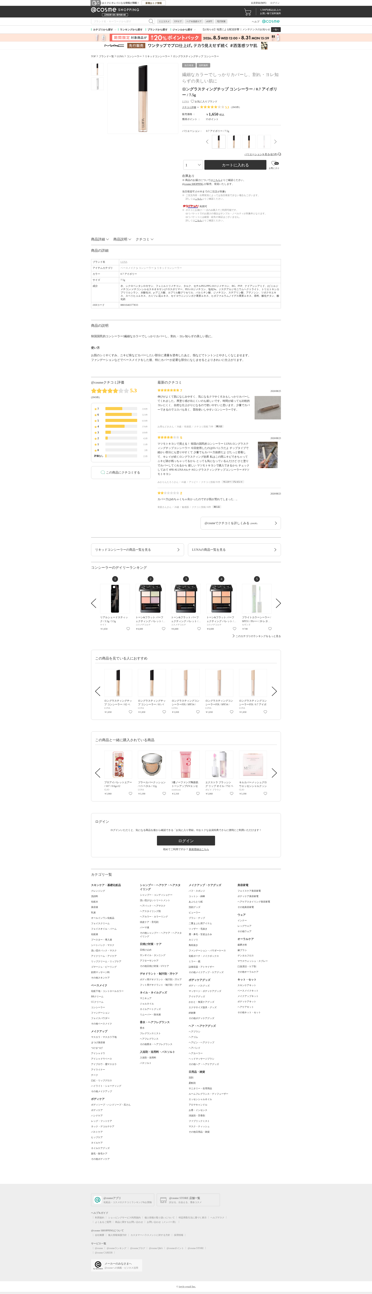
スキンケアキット (247, 985)
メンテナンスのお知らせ (256, 29)
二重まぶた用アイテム (200, 923)
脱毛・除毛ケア (99, 1153)
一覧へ (276, 30)
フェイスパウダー (100, 1018)
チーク (94, 1075)
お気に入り (128, 628)
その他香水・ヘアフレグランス (156, 1044)
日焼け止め (146, 949)
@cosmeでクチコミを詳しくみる (231, 523)
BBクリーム (97, 996)
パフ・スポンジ (197, 890)
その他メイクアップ (101, 1091)
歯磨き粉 (242, 944)
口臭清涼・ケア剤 (247, 966)
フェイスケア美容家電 (249, 890)
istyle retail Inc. (187, 1286)
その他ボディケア (100, 1159)
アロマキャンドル (198, 1104)
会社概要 (99, 1235)
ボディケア (97, 1110)
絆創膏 (192, 1012)
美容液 (94, 907)
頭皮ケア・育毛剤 (149, 922)
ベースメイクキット (248, 990)
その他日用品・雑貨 (199, 1132)
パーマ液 (144, 927)
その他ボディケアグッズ (201, 1018)
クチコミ (143, 239)
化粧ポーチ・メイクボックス (204, 956)
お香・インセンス (198, 1110)
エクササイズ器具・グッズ (203, 1007)
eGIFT (209, 21)
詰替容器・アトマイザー (201, 967)
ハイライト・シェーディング (106, 1086)
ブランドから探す (157, 29)
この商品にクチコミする (123, 472)
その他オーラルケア (248, 972)
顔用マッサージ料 (100, 972)
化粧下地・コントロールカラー (107, 991)
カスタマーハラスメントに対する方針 (150, 1235)
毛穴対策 (221, 21)
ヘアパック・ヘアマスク (152, 905)
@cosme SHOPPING (192, 183)
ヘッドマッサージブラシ (201, 1058)
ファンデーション (100, 1012)
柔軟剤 (192, 1083)
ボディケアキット (247, 1001)
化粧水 (94, 901)
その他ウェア (244, 931)
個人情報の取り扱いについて (160, 1217)
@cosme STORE (196, 1248)
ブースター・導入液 (101, 939)
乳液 (93, 912)
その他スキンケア (100, 977)
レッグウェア (244, 926)
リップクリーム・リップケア (106, 961)
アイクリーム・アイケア (104, 956)
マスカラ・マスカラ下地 (104, 1037)
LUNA (124, 261)
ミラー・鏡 (194, 961)
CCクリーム (97, 1002)
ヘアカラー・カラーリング (154, 916)
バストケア (97, 1132)
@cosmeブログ (137, 1248)
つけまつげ (97, 1048)
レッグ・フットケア (101, 1121)
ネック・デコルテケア (102, 1126)
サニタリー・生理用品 (200, 1088)
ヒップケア (97, 1137)
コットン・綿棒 (197, 896)
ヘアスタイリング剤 (150, 911)
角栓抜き (193, 945)
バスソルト (146, 1063)
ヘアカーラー (196, 1053)
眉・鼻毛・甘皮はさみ (200, 934)
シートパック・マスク (102, 945)
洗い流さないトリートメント (155, 900)
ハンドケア (97, 1115)
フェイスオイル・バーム (104, 928)
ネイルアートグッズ (150, 1009)
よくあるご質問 (103, 1222)
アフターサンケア (149, 960)
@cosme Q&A (156, 1248)
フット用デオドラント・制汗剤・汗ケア (161, 985)
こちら (216, 180)
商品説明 (120, 239)
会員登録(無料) (258, 3)
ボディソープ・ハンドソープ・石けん (111, 1104)
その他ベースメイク (101, 1023)
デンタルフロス (246, 955)
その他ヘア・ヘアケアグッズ (204, 1064)
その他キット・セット (249, 1012)
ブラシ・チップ (197, 918)
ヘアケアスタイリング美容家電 (254, 901)
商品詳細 (98, 239)
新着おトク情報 (154, 3)
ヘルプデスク (217, 1217)
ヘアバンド (194, 1048)
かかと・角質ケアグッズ (201, 1002)
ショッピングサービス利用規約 (124, 1217)
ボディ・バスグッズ (199, 985)
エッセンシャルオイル (200, 1099)
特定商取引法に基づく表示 (193, 1217)
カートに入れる (235, 165)
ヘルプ (255, 21)
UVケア (178, 21)
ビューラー (194, 912)
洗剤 (191, 1077)
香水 (142, 1028)
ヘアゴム (193, 1037)
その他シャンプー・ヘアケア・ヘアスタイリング (161, 935)
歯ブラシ (242, 950)
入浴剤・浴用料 (148, 1057)
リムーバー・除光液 (150, 1014)
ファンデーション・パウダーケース (207, 950)
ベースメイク (128, 267)
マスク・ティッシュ (199, 1126)
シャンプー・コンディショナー (156, 895)
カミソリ (193, 939)
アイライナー (98, 1069)
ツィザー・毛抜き (198, 928)
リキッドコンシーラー (169, 267)
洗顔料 (94, 896)
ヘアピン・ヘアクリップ (201, 1042)
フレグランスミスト (150, 1033)
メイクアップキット (248, 996)
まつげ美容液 (98, 1042)
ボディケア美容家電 (248, 896)
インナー (242, 920)
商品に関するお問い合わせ (129, 1222)
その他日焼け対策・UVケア (154, 966)
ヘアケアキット (246, 1007)
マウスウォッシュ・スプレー (253, 961)
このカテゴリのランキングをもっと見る (258, 636)
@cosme (99, 1248)
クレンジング (98, 890)
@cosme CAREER (104, 1252)
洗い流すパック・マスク (104, 950)
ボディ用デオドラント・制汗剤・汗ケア (161, 979)
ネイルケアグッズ (100, 1148)
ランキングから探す (131, 29)
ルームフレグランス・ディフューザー (208, 1094)
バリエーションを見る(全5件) (261, 154)
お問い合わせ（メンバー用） (162, 1222)
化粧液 (94, 934)
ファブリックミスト (199, 1121)
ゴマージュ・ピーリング (104, 967)
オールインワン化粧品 (102, 918)
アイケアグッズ (197, 996)
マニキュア (146, 998)
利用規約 (99, 1217)
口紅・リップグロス (101, 1080)
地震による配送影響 (228, 29)
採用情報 (178, 1235)
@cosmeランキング (116, 1248)
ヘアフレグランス (149, 1038)
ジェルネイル (147, 1003)
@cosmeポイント (175, 1248)
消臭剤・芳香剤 (197, 1115)
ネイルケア (97, 1142)
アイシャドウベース (101, 1058)
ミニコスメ (164, 21)
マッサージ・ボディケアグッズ (205, 991)
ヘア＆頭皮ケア (194, 21)
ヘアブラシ (194, 1031)
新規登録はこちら (199, 849)
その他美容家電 (246, 907)
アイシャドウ (98, 1053)
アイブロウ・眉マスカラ (104, 1064)
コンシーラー (146, 267)
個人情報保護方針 (117, 1235)
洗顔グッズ (194, 907)
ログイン (275, 3)
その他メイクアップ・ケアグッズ (206, 972)
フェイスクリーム (100, 923)
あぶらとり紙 (196, 901)
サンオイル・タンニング (152, 955)
